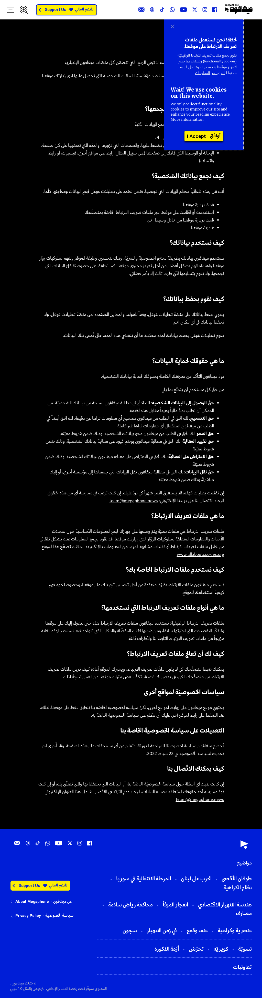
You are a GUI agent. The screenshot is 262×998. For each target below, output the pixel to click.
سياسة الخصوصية (59, 916)
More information (187, 119)
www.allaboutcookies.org (200, 554)
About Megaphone (32, 901)
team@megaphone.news (134, 500)
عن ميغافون (62, 902)
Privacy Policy (28, 915)
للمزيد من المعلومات (210, 73)
